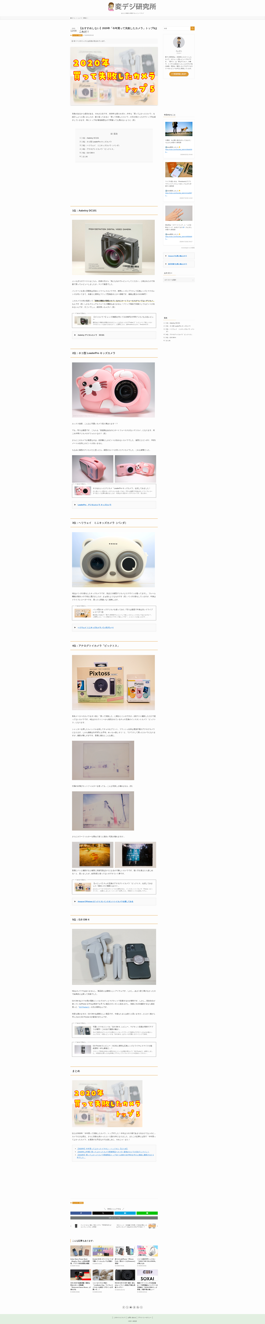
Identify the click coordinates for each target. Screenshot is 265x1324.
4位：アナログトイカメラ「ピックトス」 (98, 149)
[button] (81, 1213)
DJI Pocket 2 (84, 1007)
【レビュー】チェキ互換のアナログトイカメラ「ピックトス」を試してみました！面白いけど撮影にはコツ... (123, 884)
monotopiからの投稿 (188, 248)
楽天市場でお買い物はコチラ (177, 264)
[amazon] (134, 1307)
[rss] (137, 1307)
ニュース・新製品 (77, 35)
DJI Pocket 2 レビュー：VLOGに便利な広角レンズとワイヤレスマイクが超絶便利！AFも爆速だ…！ (122, 1047)
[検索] (141, 1307)
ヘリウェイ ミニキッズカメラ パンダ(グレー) (95, 628)
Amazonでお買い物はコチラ (177, 256)
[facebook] (123, 1307)
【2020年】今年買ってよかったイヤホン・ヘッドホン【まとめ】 (102, 1149)
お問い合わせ (132, 1317)
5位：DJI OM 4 (88, 153)
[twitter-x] (127, 1307)
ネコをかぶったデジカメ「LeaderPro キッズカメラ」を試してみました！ (122, 488)
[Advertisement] (114, 182)
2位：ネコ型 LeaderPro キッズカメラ (97, 142)
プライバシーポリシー (144, 1317)
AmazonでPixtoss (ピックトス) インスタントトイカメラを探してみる (105, 902)
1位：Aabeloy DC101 (90, 138)
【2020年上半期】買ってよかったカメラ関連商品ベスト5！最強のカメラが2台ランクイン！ (113, 1152)
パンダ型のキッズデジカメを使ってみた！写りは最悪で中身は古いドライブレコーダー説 (123, 611)
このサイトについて (120, 1317)
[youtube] (130, 1307)
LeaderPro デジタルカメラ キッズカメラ (94, 505)
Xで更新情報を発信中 (178, 74)
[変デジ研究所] (132, 6)
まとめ (85, 157)
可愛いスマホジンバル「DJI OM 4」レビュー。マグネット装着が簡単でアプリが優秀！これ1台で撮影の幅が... (123, 1028)
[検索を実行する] (192, 28)
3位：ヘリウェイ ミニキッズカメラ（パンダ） (101, 145)
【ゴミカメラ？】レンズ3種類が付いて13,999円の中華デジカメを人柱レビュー (123, 318)
